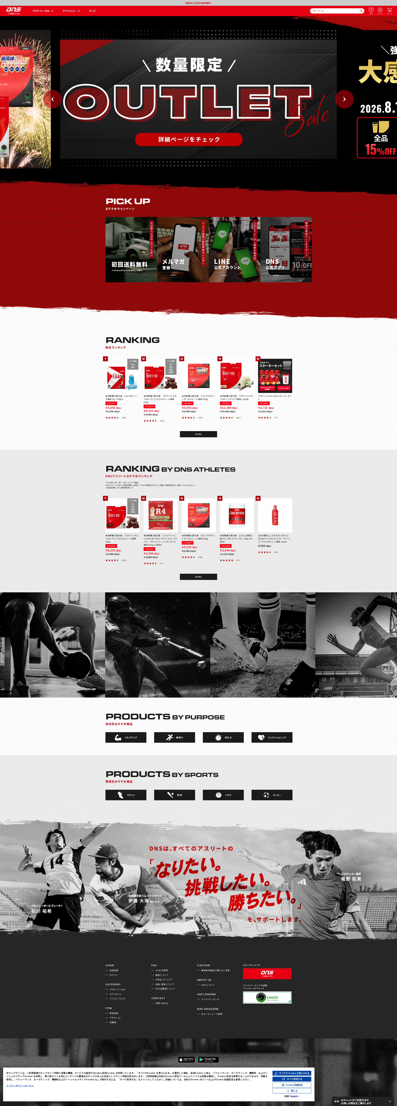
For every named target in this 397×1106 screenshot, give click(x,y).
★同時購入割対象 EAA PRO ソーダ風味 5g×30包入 (121, 397)
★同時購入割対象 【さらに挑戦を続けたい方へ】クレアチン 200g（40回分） (236, 538)
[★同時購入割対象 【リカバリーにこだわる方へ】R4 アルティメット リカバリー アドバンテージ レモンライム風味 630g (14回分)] (160, 515)
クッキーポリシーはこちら (20, 1085)
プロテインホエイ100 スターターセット (274, 397)
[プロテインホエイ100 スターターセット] (275, 376)
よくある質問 (162, 970)
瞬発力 (179, 737)
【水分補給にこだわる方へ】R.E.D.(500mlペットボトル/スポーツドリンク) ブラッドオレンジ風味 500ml (274, 538)
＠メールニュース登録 (211, 1013)
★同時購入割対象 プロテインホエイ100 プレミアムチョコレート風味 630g (160, 399)
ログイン (380, 13)
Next (344, 99)
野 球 (179, 795)
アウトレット (115, 1017)
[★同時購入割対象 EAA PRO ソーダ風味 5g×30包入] (122, 376)
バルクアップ (131, 737)
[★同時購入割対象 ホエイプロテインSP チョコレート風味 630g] (198, 376)
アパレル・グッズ (117, 998)
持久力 (228, 737)
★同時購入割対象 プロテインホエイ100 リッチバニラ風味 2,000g (236, 397)
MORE (198, 434)
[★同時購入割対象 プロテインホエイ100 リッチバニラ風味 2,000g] (236, 376)
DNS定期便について (165, 988)
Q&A (371, 13)
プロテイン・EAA (40, 10)
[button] (363, 1101)
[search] (361, 11)
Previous (52, 99)
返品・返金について (165, 984)
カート (389, 13)
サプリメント (69, 10)
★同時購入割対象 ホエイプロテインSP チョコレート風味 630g (198, 397)
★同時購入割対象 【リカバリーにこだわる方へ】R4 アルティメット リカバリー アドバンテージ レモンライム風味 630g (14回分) (160, 540)
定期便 (113, 1022)
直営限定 (114, 1013)
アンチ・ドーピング (210, 999)
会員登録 (114, 970)
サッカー (277, 795)
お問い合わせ (162, 1003)
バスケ (228, 795)
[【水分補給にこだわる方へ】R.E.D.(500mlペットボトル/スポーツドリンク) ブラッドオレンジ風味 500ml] (275, 515)
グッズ (92, 10)
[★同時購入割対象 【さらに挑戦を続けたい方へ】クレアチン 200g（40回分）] (236, 515)
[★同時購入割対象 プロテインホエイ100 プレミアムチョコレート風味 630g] (160, 376)
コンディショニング (277, 737)
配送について (162, 974)
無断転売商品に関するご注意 (215, 970)
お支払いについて (164, 979)
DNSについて (207, 984)
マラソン (131, 795)
